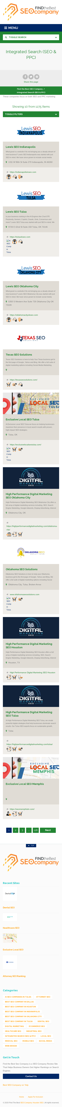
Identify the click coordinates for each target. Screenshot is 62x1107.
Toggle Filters (14, 114)
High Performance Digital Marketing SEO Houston (32, 672)
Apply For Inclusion (35, 1097)
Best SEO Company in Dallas (19, 1002)
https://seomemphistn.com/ (22, 809)
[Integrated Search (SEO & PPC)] (14, 176)
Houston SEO (38, 1103)
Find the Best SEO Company (30, 89)
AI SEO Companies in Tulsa (18, 997)
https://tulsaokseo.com (20, 237)
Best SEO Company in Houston (20, 1007)
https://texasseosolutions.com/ (23, 380)
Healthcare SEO (13, 1031)
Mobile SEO (28, 1041)
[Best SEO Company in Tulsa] (14, 241)
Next (48, 830)
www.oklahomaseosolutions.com (24, 594)
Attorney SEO (43, 997)
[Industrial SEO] (14, 384)
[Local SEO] (20, 176)
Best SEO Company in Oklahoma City (23, 1017)
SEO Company (26, 1103)
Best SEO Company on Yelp (15, 1085)
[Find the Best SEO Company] (31, 12)
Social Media (45, 1041)
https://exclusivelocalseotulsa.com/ (25, 444)
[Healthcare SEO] (20, 677)
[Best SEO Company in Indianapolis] (8, 176)
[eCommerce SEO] (8, 384)
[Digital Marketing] (14, 534)
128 (36, 830)
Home (21, 1097)
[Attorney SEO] (8, 534)
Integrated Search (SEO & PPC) (20, 1036)
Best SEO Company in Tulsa (19, 1021)
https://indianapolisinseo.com (23, 172)
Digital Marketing (14, 1026)
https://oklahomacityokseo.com (24, 315)
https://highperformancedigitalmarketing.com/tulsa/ (29, 744)
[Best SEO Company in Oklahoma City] (8, 319)
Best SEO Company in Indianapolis (22, 1012)
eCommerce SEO (37, 1026)
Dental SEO (43, 1021)
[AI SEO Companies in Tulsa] (8, 246)
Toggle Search (17, 37)
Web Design (11, 1046)
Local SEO (46, 1036)
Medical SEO (11, 1041)
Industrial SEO (34, 1031)
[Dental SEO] (8, 814)
